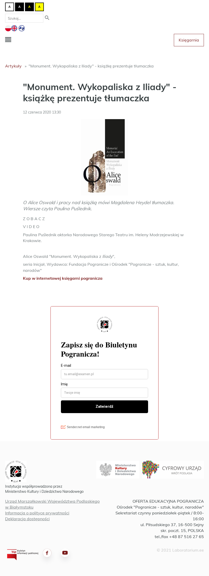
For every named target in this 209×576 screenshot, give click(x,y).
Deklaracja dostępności (27, 518)
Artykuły (13, 65)
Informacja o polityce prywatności (37, 512)
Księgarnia (189, 40)
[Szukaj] (47, 18)
